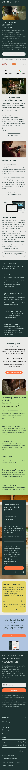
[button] (16, 2)
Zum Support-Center (8, 609)
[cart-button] (21, 2)
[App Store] (6, 733)
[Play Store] (6, 730)
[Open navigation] (24, 2)
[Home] (6, 2)
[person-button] (19, 2)
